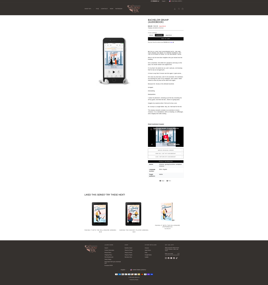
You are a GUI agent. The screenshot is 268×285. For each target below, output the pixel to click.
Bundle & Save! (128, 248)
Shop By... (89, 8)
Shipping (150, 27)
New (111, 8)
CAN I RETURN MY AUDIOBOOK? (166, 156)
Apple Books (148, 250)
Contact (104, 8)
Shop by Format (128, 250)
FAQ (97, 8)
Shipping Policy (108, 254)
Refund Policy (108, 252)
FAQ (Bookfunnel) (109, 257)
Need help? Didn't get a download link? (113, 262)
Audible (146, 257)
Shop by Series (128, 252)
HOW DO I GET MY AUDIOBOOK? (166, 153)
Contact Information (109, 250)
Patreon (119, 8)
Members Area (128, 257)
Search (106, 248)
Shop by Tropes (128, 254)
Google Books (148, 254)
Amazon (147, 248)
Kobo (146, 252)
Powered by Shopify (134, 279)
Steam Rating (108, 259)
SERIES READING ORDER (166, 150)
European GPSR (109, 265)
